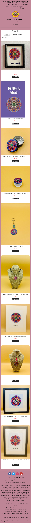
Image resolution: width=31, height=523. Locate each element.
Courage (7, 482)
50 (9, 34)
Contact (22, 517)
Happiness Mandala (6, 488)
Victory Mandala (23, 502)
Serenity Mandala (10, 500)
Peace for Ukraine (7, 497)
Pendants (23, 507)
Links (26, 517)
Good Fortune (16, 487)
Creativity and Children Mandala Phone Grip (15, 193)
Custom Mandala (8, 511)
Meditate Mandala (5, 495)
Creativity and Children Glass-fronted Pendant (15, 294)
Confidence (12, 480)
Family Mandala (5, 485)
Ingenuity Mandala (26, 490)
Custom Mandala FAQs (18, 511)
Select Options (15, 299)
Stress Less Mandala (20, 500)
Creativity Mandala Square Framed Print (15, 416)
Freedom (18, 485)
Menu (16, 24)
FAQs (27, 503)
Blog (15, 505)
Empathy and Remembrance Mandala (10, 484)
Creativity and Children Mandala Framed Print (16, 459)
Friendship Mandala (25, 485)
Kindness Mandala (7, 493)
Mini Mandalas (16, 507)
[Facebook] (16, 8)
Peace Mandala (26, 495)
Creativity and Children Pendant (15, 376)
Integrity (14, 492)
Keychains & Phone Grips (11, 509)
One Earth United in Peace (16, 495)
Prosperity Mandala (23, 497)
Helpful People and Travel (7, 490)
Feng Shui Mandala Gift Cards (22, 480)
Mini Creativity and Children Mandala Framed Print (15, 71)
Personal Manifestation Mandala (10, 517)
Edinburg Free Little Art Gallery (18, 503)
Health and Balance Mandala (22, 488)
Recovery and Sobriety (18, 498)
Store (19, 517)
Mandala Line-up (22, 509)
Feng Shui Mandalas (15, 19)
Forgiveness (12, 485)
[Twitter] (18, 8)
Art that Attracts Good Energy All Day (15, 477)
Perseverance (15, 497)
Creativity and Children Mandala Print (15, 336)
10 (5, 34)
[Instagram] (20, 8)
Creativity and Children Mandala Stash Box (15, 156)
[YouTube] (21, 473)
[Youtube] (23, 8)
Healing (13, 488)
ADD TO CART (15, 76)
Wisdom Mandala (6, 503)
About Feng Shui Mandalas (15, 479)
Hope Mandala (17, 490)
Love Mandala (15, 493)
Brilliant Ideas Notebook (15, 118)
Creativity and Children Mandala (17, 482)
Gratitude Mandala (24, 487)
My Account (12, 8)
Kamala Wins (26, 492)
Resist (26, 498)
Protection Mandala (8, 498)
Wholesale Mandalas (6, 513)
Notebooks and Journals (22, 513)
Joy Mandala (19, 492)
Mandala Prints (9, 507)
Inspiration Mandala (6, 492)
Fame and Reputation (24, 484)
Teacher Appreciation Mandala (11, 502)
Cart (26, 511)
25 (7, 34)
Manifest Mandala (24, 493)
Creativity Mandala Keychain (15, 246)
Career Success (5, 480)
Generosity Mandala (7, 487)
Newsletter (14, 513)
